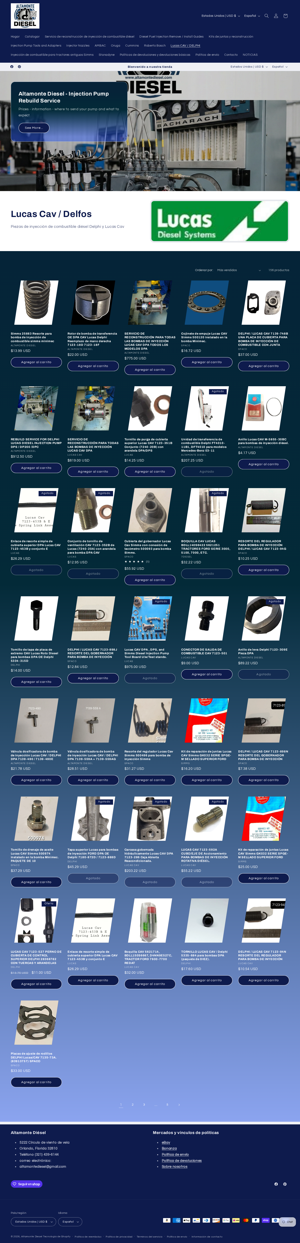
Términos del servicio (150, 1237)
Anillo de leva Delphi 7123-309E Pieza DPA (263, 651)
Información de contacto (207, 1237)
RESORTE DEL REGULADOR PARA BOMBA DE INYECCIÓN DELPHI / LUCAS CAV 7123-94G (262, 545)
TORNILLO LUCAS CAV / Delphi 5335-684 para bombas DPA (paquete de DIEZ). (204, 955)
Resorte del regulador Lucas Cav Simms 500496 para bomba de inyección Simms (148, 755)
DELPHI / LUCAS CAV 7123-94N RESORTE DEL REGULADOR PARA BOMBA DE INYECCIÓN (262, 955)
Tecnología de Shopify (56, 1236)
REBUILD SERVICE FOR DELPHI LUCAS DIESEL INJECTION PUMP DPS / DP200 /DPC (36, 443)
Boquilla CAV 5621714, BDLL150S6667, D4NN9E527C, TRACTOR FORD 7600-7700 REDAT (148, 957)
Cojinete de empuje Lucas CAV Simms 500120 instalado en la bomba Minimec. (204, 337)
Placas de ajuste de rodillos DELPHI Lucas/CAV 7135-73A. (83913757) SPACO (34, 1057)
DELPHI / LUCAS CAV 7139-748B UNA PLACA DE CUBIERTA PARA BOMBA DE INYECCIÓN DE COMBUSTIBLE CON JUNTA (263, 339)
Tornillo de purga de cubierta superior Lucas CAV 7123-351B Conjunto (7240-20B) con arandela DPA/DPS (148, 445)
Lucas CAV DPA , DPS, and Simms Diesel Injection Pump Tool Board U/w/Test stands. (146, 653)
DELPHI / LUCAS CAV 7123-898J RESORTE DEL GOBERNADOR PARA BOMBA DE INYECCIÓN (92, 653)
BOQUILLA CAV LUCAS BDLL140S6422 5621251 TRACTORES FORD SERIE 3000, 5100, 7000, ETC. (205, 547)
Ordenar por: (204, 270)
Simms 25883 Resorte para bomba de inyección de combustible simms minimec (32, 337)
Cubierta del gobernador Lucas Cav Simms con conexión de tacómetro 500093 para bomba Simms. (147, 547)
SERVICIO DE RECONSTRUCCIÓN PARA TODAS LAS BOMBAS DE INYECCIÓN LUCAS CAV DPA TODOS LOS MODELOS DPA (150, 341)
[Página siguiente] (179, 1104)
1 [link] (121, 1105)
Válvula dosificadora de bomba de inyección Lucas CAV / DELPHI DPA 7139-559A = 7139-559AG (93, 755)
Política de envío (177, 1237)
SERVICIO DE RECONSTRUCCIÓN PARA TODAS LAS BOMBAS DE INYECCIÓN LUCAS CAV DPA (93, 445)
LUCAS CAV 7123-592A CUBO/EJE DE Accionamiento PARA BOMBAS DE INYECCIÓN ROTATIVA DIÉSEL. (204, 855)
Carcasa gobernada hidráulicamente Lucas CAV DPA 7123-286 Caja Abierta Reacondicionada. (148, 855)
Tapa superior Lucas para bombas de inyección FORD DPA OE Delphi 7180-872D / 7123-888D (93, 853)
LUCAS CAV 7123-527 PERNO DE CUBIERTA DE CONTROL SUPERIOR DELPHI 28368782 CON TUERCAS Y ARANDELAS (36, 957)
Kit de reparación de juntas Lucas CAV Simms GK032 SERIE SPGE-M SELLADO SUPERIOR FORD (206, 755)
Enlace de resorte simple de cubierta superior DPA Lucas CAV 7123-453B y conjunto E (36, 545)
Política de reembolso (88, 1237)
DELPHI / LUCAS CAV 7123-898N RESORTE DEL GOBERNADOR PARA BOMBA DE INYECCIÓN (263, 755)
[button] (266, 16)
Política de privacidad (119, 1237)
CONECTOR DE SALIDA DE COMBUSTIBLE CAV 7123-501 (204, 651)
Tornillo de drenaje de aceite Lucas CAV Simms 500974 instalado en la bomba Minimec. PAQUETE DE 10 (35, 855)
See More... (34, 127)
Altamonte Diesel (31, 1236)
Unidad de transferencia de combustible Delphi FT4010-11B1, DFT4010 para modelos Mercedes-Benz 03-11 (204, 445)
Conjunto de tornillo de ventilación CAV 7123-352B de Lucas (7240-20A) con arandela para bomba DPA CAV (92, 547)
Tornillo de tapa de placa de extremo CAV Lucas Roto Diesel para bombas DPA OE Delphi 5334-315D (34, 655)
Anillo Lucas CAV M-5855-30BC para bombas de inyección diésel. (263, 441)
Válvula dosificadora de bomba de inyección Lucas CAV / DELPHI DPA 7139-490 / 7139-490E (36, 755)
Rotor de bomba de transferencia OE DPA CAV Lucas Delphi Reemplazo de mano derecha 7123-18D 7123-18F (92, 339)
